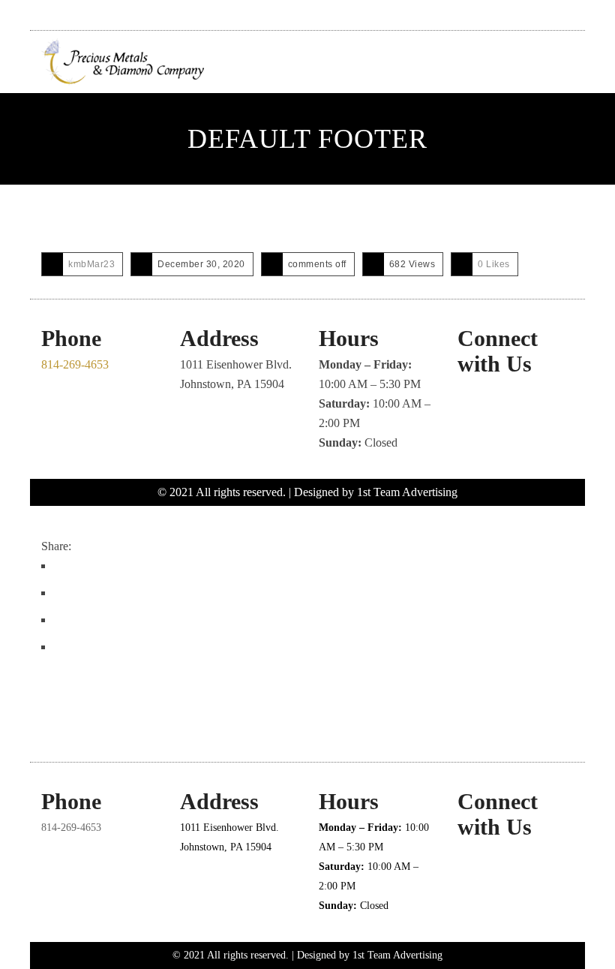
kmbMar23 (91, 264)
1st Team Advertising (407, 492)
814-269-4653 (75, 364)
